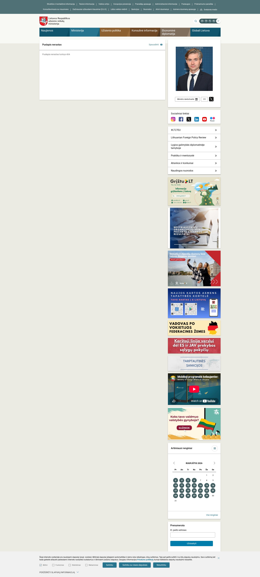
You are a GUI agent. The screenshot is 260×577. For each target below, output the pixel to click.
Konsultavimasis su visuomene (55, 9)
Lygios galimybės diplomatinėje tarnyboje (187, 146)
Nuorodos (147, 9)
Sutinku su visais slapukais (134, 565)
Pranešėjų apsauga (143, 4)
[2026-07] (174, 463)
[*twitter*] (211, 99)
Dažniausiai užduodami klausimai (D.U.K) (90, 9)
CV (204, 99)
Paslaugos (185, 4)
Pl (210, 21)
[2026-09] (214, 463)
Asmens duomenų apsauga (184, 9)
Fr (206, 21)
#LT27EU (176, 130)
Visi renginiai (212, 515)
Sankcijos (135, 9)
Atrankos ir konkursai (182, 163)
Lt (218, 21)
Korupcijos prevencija (122, 4)
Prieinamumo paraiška (203, 4)
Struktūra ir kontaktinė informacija (61, 4)
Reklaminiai (93, 565)
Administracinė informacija (166, 4)
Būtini (45, 565)
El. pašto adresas (178, 530)
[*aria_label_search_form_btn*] (195, 21)
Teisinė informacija (86, 4)
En (202, 21)
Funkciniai (60, 565)
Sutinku (109, 565)
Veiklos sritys (104, 4)
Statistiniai (76, 565)
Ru (214, 21)
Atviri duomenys (162, 9)
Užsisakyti (191, 543)
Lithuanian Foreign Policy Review (188, 137)
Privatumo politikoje (145, 560)
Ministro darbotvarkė (185, 99)
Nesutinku (161, 565)
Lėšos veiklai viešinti (119, 9)
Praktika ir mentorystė (182, 155)
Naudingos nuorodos (182, 170)
